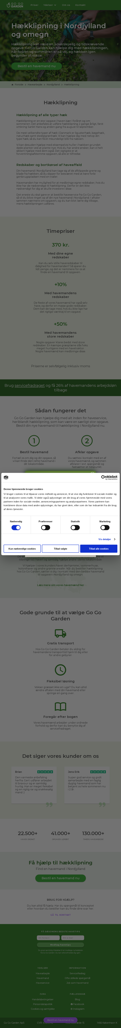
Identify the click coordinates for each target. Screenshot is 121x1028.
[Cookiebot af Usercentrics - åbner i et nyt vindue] (103, 477)
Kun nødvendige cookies (22, 548)
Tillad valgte (60, 548)
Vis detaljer (104, 539)
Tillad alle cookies (99, 548)
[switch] (45, 527)
